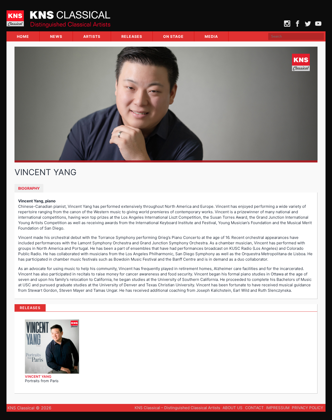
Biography (29, 188)
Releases (131, 36)
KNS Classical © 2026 (29, 407)
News (56, 36)
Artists (91, 36)
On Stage (173, 36)
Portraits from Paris (42, 381)
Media (211, 36)
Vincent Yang (38, 376)
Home (23, 36)
